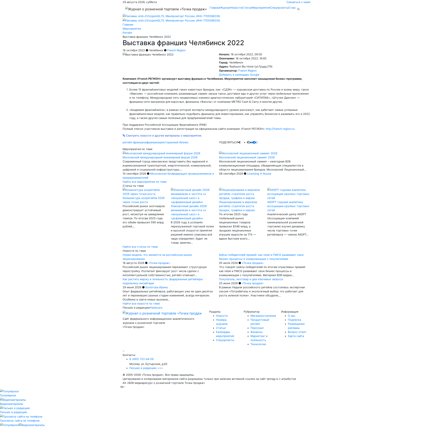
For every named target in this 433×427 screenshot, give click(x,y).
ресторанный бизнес (174, 142)
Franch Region (176, 50)
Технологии (258, 344)
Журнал (225, 7)
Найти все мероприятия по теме (145, 181)
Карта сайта (296, 336)
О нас (292, 7)
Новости (236, 7)
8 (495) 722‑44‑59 (141, 359)
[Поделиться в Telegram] (254, 142)
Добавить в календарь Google (239, 74)
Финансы (256, 332)
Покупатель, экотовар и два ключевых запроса (251, 279)
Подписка (294, 319)
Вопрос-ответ (297, 332)
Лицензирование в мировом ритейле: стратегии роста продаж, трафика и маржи (238, 206)
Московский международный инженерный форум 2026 (160, 157)
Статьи (247, 7)
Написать (156, 307)
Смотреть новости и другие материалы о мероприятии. (163, 135)
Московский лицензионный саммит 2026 (247, 157)
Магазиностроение (263, 315)
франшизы (154, 142)
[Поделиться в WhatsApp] (256, 142)
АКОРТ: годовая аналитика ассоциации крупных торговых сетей (288, 206)
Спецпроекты (279, 7)
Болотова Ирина (156, 287)
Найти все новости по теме (141, 303)
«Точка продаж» (159, 263)
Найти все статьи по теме (140, 246)
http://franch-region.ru (280, 128)
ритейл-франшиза (135, 142)
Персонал (257, 328)
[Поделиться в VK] (251, 142)
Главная (215, 7)
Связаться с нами (298, 2)
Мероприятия (261, 7)
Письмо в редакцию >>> (146, 368)
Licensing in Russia (259, 173)
